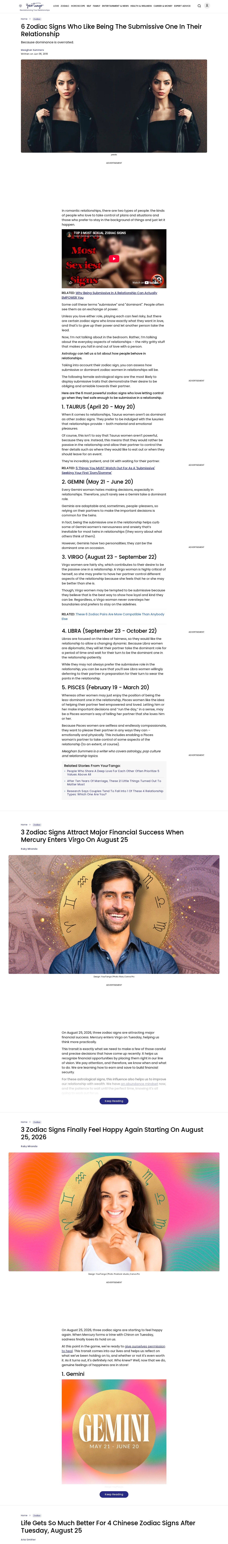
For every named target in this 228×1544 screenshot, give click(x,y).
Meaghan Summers (32, 50)
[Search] (198, 5)
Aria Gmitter (28, 1539)
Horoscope (78, 5)
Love (56, 5)
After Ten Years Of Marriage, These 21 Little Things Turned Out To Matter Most (114, 782)
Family (96, 5)
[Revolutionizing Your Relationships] (35, 6)
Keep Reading (114, 1101)
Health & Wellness (141, 5)
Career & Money (163, 5)
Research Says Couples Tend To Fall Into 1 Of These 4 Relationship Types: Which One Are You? (115, 792)
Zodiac (65, 5)
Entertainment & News (115, 5)
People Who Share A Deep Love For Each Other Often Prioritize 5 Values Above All (113, 772)
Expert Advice (182, 5)
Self (89, 5)
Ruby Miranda (29, 848)
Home (24, 18)
